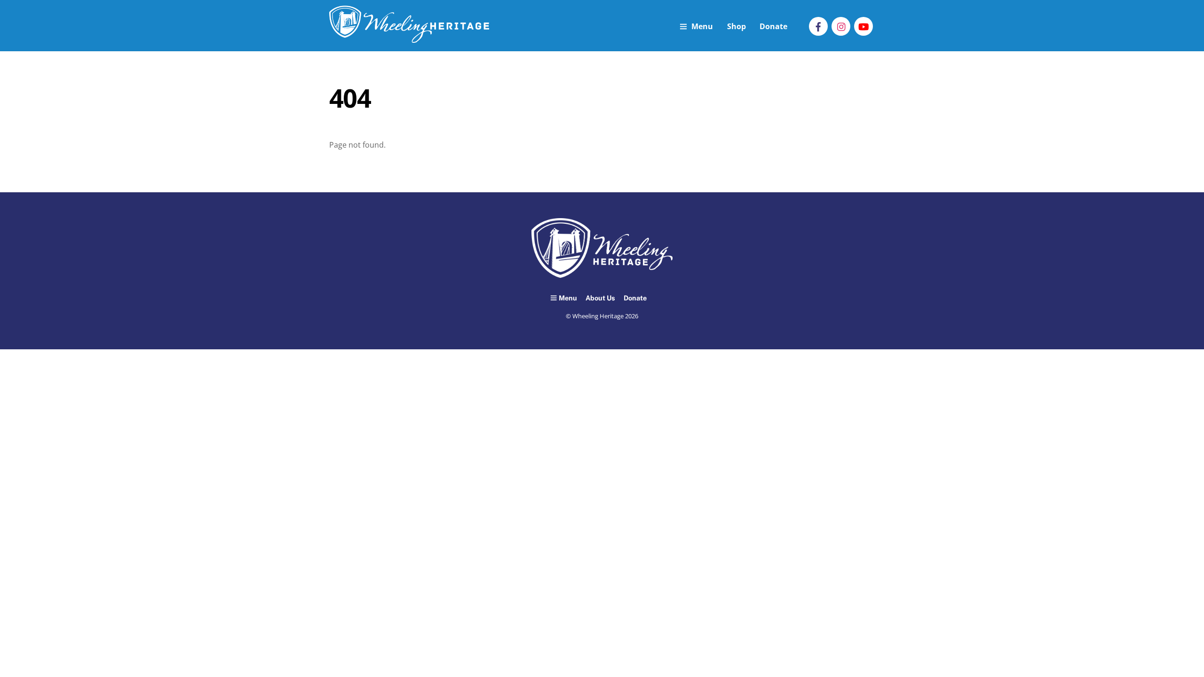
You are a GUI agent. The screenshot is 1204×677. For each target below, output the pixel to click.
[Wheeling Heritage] (409, 38)
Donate (773, 26)
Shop (736, 26)
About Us (600, 298)
